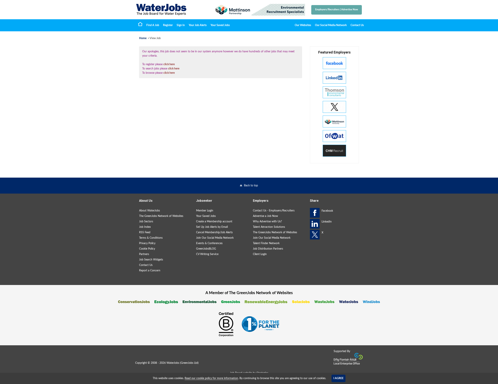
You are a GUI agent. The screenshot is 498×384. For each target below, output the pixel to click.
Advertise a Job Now (265, 216)
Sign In (181, 25)
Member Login (204, 210)
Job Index (145, 227)
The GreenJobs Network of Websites (161, 216)
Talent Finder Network (266, 243)
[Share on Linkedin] (315, 224)
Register (168, 25)
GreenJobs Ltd (189, 363)
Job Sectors (146, 221)
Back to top (251, 185)
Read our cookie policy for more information (211, 378)
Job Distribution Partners (268, 248)
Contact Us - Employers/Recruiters (274, 210)
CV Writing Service (207, 254)
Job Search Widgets (151, 259)
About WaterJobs (149, 210)
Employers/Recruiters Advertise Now (336, 9)
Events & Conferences (209, 243)
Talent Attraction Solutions (269, 227)
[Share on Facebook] (315, 213)
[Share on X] (315, 234)
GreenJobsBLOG (206, 248)
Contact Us (357, 25)
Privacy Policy (147, 243)
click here (169, 64)
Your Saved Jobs (220, 25)
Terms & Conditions (151, 238)
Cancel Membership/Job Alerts (214, 232)
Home (140, 24)
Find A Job (152, 25)
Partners (144, 254)
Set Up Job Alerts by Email (212, 227)
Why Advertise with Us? (267, 221)
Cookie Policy (147, 248)
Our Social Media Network (331, 25)
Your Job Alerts (198, 25)
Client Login (260, 254)
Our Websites (303, 25)
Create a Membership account (214, 221)
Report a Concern (149, 270)
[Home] (171, 9)
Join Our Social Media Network (215, 238)
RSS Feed (144, 232)
